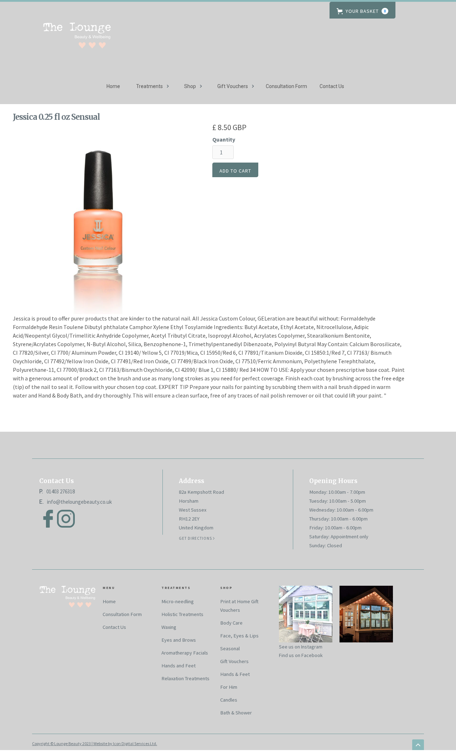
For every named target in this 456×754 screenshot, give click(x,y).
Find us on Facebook (301, 655)
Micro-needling (177, 601)
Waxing (168, 627)
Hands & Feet (235, 674)
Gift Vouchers (234, 661)
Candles (228, 700)
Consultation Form (286, 86)
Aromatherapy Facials (184, 653)
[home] (77, 40)
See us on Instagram (300, 646)
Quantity (223, 139)
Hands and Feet (178, 665)
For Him (228, 687)
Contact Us (332, 86)
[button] (362, 10)
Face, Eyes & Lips (239, 635)
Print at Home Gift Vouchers (239, 605)
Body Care (231, 623)
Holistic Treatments (182, 614)
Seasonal (230, 648)
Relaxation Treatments (185, 678)
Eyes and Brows (178, 640)
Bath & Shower (236, 712)
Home (113, 86)
